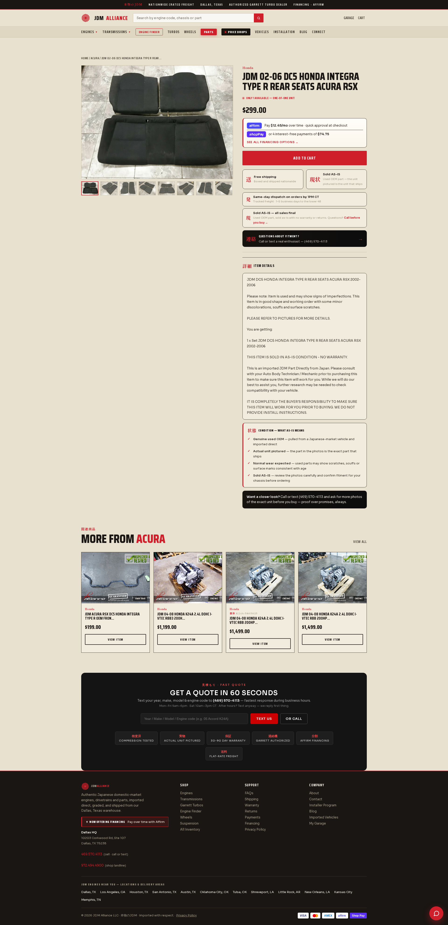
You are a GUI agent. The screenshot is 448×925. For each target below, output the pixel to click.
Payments (252, 817)
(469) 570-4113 (226, 700)
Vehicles (262, 32)
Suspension (189, 823)
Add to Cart (304, 158)
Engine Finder (149, 32)
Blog (303, 32)
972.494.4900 (92, 865)
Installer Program (322, 805)
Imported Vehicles (323, 817)
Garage (349, 18)
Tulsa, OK (240, 892)
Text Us (264, 719)
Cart (361, 18)
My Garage (317, 823)
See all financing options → (272, 142)
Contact (315, 799)
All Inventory (190, 830)
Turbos (174, 32)
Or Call (294, 719)
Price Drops (237, 32)
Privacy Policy (255, 830)
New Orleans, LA (317, 892)
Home (84, 58)
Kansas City (343, 892)
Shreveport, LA (262, 892)
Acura (95, 58)
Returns (251, 811)
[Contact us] (436, 913)
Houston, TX (139, 892)
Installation (284, 32)
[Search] (258, 18)
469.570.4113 (91, 854)
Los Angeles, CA (112, 892)
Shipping (251, 799)
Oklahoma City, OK (214, 892)
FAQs (249, 793)
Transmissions (116, 32)
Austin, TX (188, 892)
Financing (252, 823)
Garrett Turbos (191, 805)
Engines (89, 32)
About (314, 793)
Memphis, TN (91, 900)
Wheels (190, 32)
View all (360, 542)
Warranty (252, 805)
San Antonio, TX (164, 892)
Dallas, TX (88, 892)
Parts (209, 32)
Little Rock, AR (289, 892)
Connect (319, 32)
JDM (111, 18)
